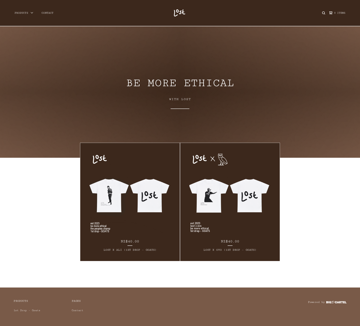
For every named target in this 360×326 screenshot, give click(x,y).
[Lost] (179, 13)
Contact (47, 12)
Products (21, 301)
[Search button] (323, 13)
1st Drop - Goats (27, 310)
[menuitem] (24, 13)
